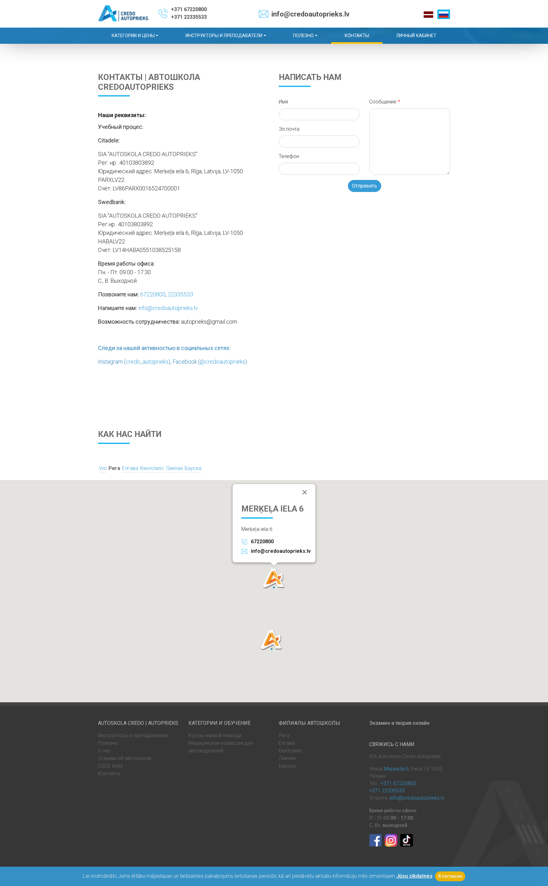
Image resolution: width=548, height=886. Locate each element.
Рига (114, 468)
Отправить (364, 186)
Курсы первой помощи (214, 735)
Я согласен (450, 876)
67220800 (153, 294)
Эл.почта (289, 129)
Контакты (109, 773)
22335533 (180, 294)
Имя (283, 102)
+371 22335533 (189, 17)
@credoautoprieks (222, 361)
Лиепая (174, 468)
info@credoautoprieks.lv (310, 14)
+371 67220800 (189, 9)
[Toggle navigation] (542, 5)
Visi (103, 468)
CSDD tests (110, 766)
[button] (274, 578)
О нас (104, 751)
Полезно (108, 743)
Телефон (289, 156)
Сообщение (382, 102)
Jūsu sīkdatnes (414, 876)
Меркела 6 (396, 769)
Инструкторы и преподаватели (133, 735)
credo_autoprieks (147, 361)
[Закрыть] (304, 492)
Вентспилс (152, 468)
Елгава (130, 468)
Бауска (193, 468)
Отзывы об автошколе (124, 758)
